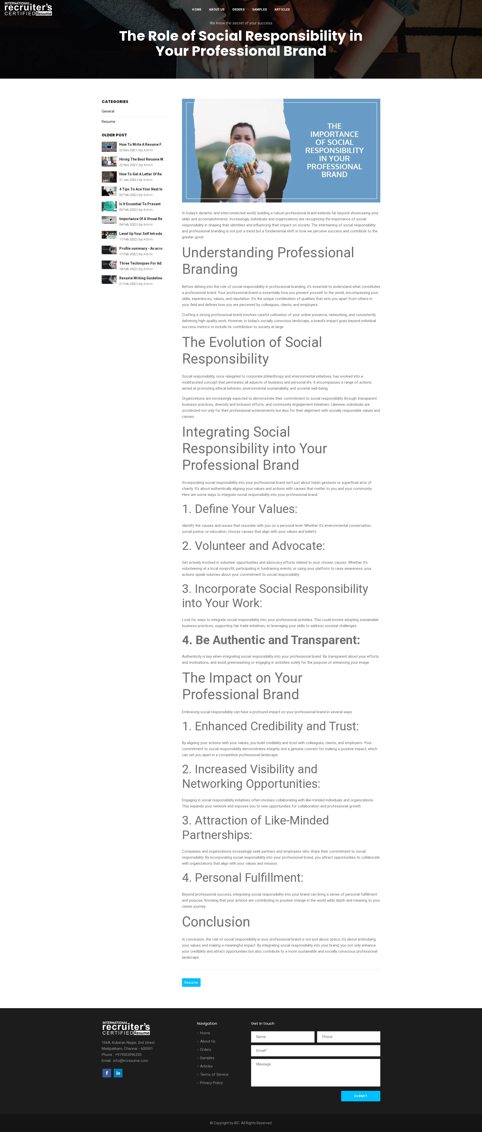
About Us (216, 9)
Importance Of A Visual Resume (145, 219)
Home (196, 9)
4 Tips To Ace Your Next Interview (146, 189)
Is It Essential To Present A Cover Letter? (153, 204)
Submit (361, 1096)
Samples (259, 9)
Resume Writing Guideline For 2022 (148, 278)
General (108, 111)
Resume (108, 121)
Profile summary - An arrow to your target (154, 248)
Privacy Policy (211, 1082)
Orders (238, 9)
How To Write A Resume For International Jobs (157, 144)
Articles (282, 9)
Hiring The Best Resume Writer (144, 159)
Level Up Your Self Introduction (145, 234)
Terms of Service (214, 1074)
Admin (148, 150)
